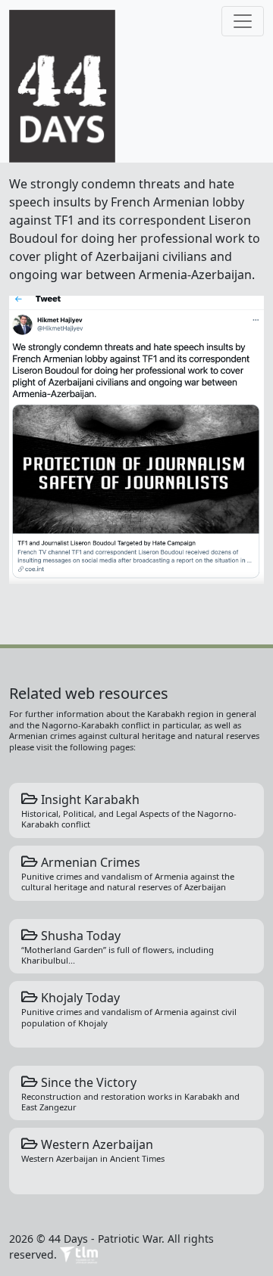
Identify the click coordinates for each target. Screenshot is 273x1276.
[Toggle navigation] (242, 21)
